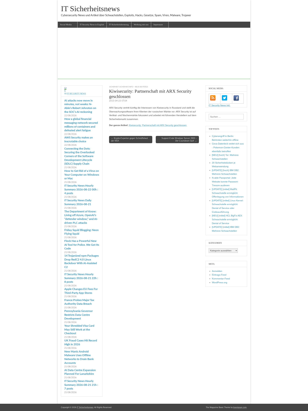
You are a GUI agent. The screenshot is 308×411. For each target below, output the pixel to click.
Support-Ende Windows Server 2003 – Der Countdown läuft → (179, 139)
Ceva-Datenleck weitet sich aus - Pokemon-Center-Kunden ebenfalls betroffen (228, 147)
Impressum (158, 24)
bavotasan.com (240, 407)
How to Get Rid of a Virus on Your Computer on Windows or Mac (81, 175)
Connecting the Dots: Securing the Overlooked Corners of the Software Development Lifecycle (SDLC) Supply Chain (79, 156)
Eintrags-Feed (219, 274)
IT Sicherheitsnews (90, 8)
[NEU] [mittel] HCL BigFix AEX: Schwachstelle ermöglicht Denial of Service (227, 219)
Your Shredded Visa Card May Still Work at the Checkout (79, 329)
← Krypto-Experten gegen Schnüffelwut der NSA (129, 139)
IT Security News (76, 93)
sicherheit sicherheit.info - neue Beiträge (128, 87)
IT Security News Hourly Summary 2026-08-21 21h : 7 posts (81, 385)
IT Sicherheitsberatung (119, 24)
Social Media (66, 24)
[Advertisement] (154, 56)
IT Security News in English (92, 24)
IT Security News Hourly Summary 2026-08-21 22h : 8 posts (81, 278)
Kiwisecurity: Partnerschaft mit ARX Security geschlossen (158, 125)
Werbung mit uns (141, 24)
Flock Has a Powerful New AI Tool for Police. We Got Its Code (81, 245)
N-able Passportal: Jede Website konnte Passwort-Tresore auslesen (225, 181)
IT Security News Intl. (219, 105)
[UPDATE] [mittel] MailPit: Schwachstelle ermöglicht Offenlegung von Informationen (228, 193)
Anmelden (217, 271)
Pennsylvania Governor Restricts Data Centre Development (78, 315)
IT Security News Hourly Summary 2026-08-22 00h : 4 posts (81, 189)
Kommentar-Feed (221, 278)
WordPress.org (219, 282)
